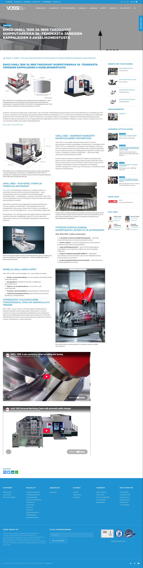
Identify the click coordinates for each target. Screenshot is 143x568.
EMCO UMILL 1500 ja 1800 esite (13, 125)
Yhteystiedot (124, 492)
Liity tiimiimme (101, 500)
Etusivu (8, 58)
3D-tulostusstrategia (33, 500)
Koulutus (29, 510)
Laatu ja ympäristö (103, 497)
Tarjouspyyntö (125, 495)
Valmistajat (54, 8)
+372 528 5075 (135, 227)
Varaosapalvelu (32, 497)
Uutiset (103, 8)
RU (128, 2)
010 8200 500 (18, 2)
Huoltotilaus (124, 497)
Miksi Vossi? (100, 495)
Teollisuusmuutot (32, 512)
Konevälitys (30, 502)
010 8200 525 (117, 227)
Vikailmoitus (124, 502)
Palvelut (82, 8)
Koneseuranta (31, 515)
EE (124, 2)
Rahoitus (29, 507)
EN (122, 2)
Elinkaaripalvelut (32, 517)
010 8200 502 (117, 218)
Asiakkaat (94, 8)
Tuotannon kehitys (33, 492)
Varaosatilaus (125, 500)
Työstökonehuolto (33, 495)
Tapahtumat (77, 495)
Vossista (112, 8)
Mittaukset (30, 505)
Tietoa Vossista (101, 492)
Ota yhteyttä (125, 8)
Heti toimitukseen (68, 8)
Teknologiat (40, 8)
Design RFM (48, 563)
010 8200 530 (36, 2)
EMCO (62, 115)
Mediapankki (100, 502)
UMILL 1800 (6, 190)
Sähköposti (117, 220)
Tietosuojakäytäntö (118, 541)
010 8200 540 (57, 2)
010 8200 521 (134, 218)
